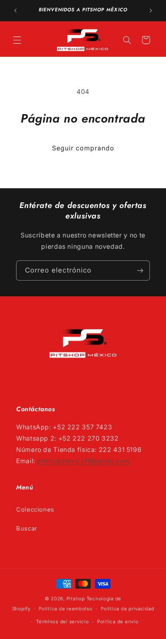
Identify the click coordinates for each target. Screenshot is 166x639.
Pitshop (75, 599)
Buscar (26, 528)
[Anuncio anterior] (15, 10)
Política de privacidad (127, 609)
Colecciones (35, 509)
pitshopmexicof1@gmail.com (83, 461)
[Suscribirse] (140, 270)
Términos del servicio (62, 621)
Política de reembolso (65, 609)
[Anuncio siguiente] (151, 10)
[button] (17, 40)
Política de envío (118, 621)
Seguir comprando (83, 148)
